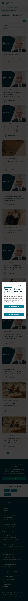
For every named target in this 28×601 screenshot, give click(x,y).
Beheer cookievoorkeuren (14, 311)
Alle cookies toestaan (14, 306)
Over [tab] (21, 285)
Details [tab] (15, 285)
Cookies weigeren (14, 314)
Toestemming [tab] (8, 285)
